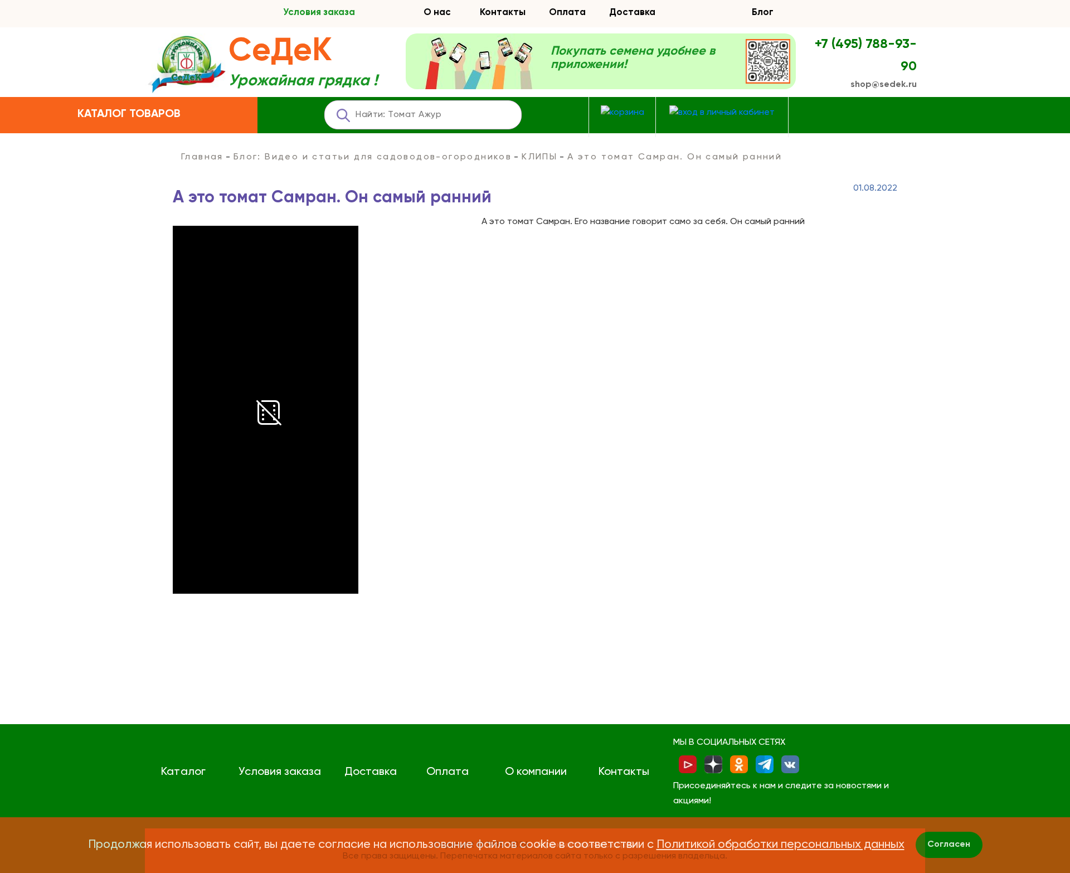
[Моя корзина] (622, 112)
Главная (202, 157)
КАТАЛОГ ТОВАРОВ (129, 114)
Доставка (632, 12)
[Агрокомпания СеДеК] (186, 64)
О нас (437, 12)
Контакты (503, 12)
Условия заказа (319, 12)
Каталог (183, 772)
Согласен (948, 844)
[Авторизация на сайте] (722, 112)
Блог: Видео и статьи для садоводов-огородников (373, 157)
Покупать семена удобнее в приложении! (633, 58)
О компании (536, 772)
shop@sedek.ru (883, 84)
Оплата (567, 12)
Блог (763, 12)
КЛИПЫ (539, 157)
